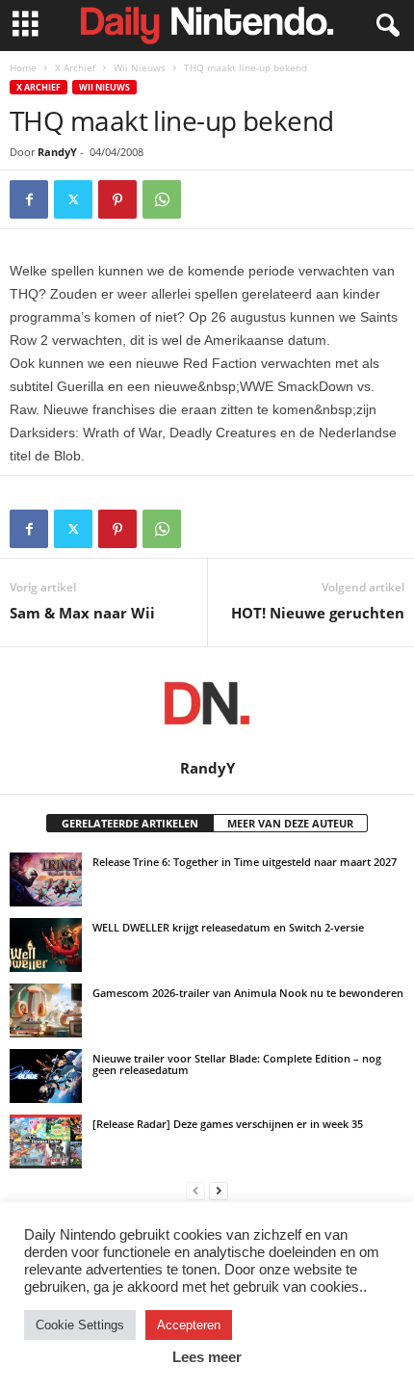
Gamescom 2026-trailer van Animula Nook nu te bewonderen (247, 992)
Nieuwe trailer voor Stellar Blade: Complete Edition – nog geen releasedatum (236, 1064)
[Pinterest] (117, 199)
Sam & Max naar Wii (82, 612)
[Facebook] (29, 199)
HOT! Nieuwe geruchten (317, 612)
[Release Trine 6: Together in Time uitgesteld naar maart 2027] (46, 879)
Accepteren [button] (188, 1325)
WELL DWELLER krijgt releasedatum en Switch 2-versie (228, 927)
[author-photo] (207, 703)
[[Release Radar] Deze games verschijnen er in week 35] (46, 1141)
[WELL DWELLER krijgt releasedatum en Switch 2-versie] (46, 945)
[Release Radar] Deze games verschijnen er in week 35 (227, 1123)
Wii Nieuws (140, 67)
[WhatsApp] (161, 199)
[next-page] (218, 1190)
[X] (73, 199)
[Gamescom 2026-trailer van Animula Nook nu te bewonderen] (46, 1010)
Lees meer (207, 1357)
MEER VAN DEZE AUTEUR (290, 823)
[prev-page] (195, 1190)
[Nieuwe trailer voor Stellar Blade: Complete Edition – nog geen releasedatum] (46, 1076)
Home (23, 67)
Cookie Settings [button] (80, 1325)
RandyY (57, 151)
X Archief (75, 67)
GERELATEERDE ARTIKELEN (130, 823)
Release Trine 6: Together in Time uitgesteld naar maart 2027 (244, 861)
